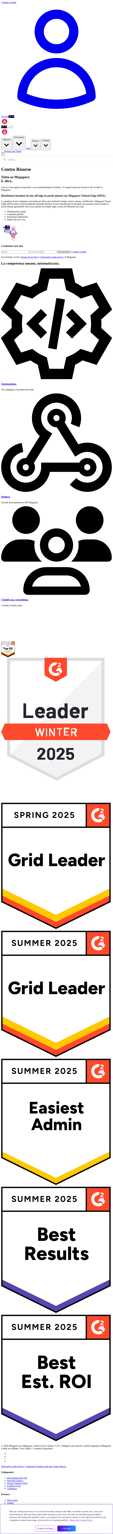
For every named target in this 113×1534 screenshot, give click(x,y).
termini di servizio (29, 257)
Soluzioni (6, 140)
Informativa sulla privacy (12, 1466)
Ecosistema (19, 137)
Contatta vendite (8, 2)
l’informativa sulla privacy (52, 257)
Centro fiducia (59, 1466)
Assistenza (12, 1488)
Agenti (10, 1503)
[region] (56, 1519)
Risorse (35, 141)
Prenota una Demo (12, 151)
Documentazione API (17, 1478)
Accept (67, 1528)
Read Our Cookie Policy (81, 1520)
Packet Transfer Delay (17, 1483)
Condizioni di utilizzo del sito (38, 1466)
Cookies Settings (45, 1528)
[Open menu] (12, 126)
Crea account (63, 252)
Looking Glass (14, 1486)
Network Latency (15, 1480)
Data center (12, 1500)
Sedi (28, 148)
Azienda (45, 140)
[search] (9, 127)
